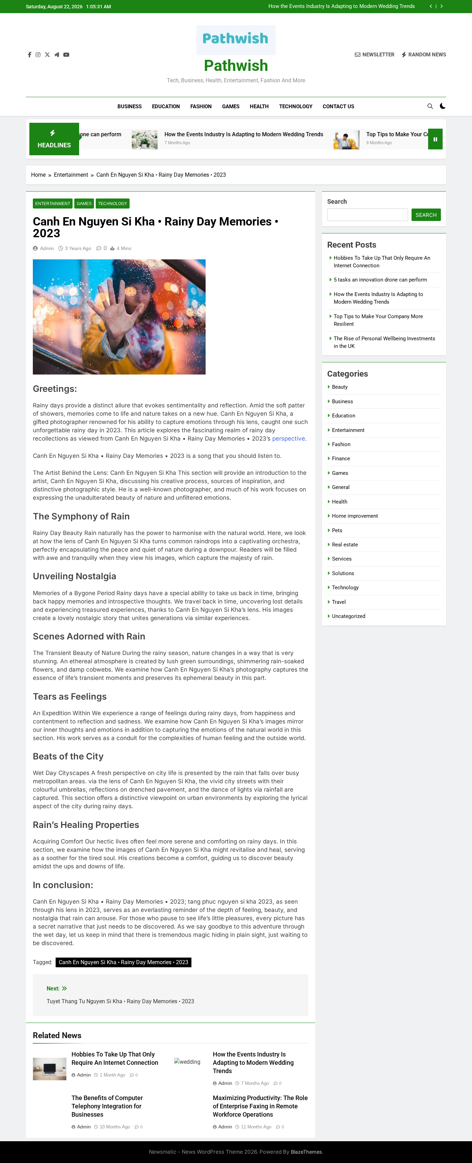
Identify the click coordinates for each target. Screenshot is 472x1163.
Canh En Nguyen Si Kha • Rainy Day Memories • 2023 (123, 962)
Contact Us (338, 106)
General (341, 487)
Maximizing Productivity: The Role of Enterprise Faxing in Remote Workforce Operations (260, 1106)
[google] (56, 55)
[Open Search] (430, 106)
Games (230, 106)
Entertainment (52, 203)
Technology (295, 106)
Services (342, 559)
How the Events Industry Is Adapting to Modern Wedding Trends (341, 6)
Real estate (345, 545)
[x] (47, 55)
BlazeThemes (306, 1152)
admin (47, 248)
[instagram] (38, 55)
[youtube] (66, 55)
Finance (341, 458)
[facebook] (30, 55)
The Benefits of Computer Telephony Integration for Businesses (107, 1106)
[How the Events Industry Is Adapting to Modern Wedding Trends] (114, 143)
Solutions (343, 573)
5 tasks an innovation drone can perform (380, 280)
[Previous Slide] (431, 6)
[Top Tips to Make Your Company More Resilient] (316, 143)
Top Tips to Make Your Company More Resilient (395, 134)
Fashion (201, 106)
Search (337, 201)
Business (129, 106)
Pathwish (236, 65)
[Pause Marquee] (435, 139)
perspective (288, 438)
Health (259, 106)
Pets (337, 530)
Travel (339, 602)
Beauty (340, 387)
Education (166, 106)
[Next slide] (441, 6)
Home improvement (355, 516)
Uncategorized (348, 616)
